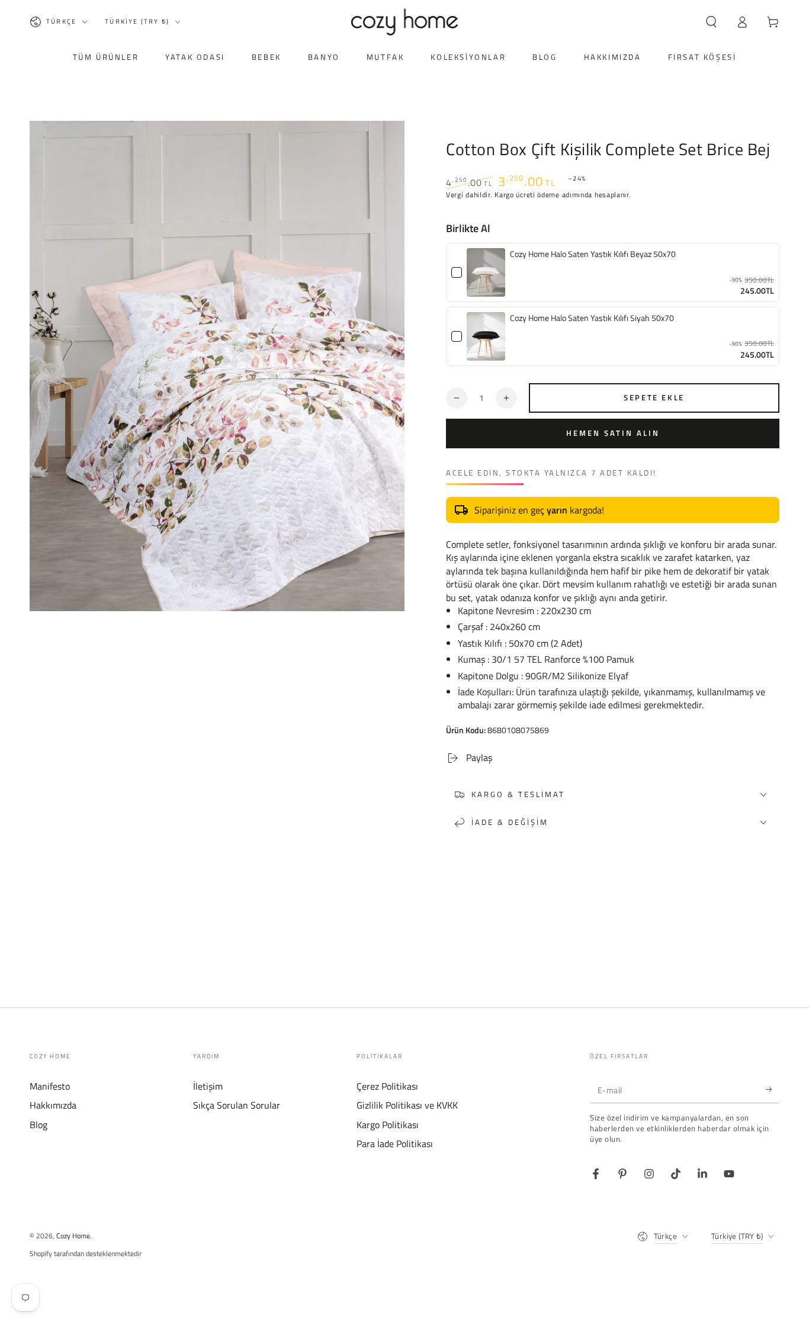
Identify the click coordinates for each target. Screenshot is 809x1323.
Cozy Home (73, 1235)
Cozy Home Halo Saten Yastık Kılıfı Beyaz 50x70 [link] (593, 254)
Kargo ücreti (515, 194)
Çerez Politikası (387, 1086)
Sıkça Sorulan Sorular (236, 1105)
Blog (38, 1125)
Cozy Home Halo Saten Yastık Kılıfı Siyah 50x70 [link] (592, 318)
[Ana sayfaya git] (404, 22)
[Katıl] (772, 1090)
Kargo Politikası (388, 1125)
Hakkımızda (53, 1105)
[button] (711, 22)
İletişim (208, 1086)
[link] (486, 272)
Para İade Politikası (395, 1143)
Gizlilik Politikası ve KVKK (407, 1105)
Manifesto (50, 1086)
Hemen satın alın (613, 433)
